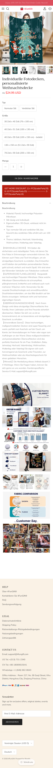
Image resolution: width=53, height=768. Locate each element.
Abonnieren (12, 722)
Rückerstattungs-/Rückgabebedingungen (21, 629)
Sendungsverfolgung (11, 604)
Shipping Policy (9, 625)
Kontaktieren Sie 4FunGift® (14, 595)
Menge (5, 160)
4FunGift (11, 759)
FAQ (4, 600)
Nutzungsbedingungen (12, 633)
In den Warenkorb (26, 178)
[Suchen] (9, 9)
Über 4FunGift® (9, 591)
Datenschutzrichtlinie (11, 620)
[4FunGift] (26, 8)
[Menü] (3, 9)
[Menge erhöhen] (21, 166)
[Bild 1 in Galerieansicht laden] (26, 38)
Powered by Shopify (22, 759)
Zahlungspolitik (9, 638)
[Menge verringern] (5, 166)
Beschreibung (8, 203)
